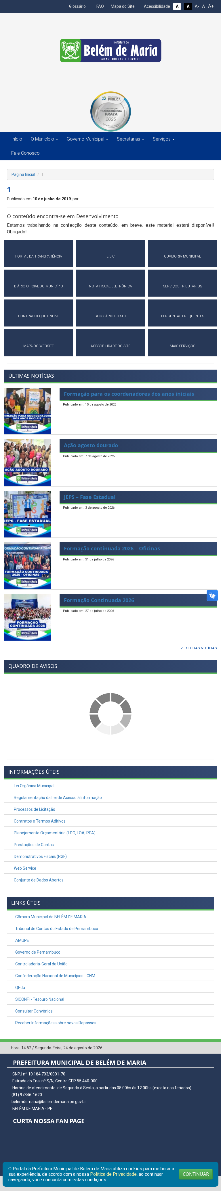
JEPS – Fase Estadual (90, 496)
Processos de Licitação (34, 809)
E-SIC (110, 256)
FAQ (100, 6)
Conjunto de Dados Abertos (38, 880)
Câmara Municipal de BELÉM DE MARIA (50, 917)
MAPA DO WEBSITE (38, 346)
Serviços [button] (162, 139)
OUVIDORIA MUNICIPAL (182, 256)
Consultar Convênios (33, 1011)
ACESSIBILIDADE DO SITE (110, 346)
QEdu (19, 987)
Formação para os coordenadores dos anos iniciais (129, 393)
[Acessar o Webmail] (201, 1048)
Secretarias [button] (128, 139)
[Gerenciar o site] (210, 1048)
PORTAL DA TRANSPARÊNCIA (38, 256)
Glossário (77, 6)
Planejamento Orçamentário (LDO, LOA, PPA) (54, 833)
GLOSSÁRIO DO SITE (110, 316)
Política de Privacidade (113, 1174)
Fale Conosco (25, 153)
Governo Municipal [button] (85, 139)
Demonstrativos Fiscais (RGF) (40, 856)
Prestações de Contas (33, 844)
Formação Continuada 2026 (99, 600)
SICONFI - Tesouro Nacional (39, 999)
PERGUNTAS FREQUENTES (182, 316)
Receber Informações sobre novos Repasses (55, 1023)
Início (16, 139)
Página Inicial (23, 174)
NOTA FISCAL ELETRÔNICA (110, 286)
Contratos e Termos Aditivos (39, 821)
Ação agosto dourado (91, 445)
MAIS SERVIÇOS (182, 346)
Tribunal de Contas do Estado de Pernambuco (56, 928)
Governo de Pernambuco (37, 952)
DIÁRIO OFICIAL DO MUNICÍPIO (38, 286)
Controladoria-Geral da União (41, 964)
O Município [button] (42, 139)
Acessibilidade (156, 6)
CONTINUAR (196, 1174)
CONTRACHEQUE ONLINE (38, 316)
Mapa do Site (122, 6)
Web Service (24, 868)
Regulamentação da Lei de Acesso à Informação (57, 797)
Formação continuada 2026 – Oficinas (112, 548)
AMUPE (21, 940)
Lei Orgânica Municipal (33, 785)
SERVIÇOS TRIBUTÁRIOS (182, 286)
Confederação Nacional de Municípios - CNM (54, 975)
